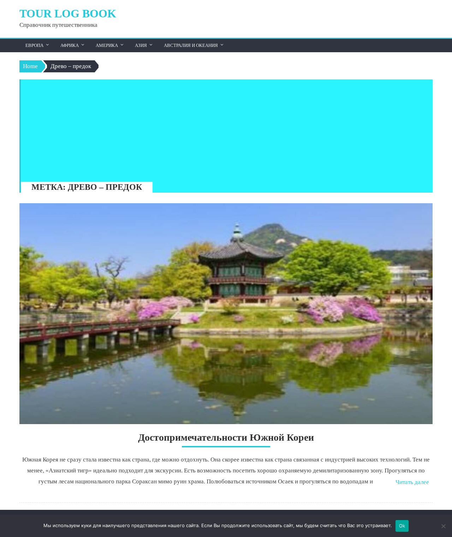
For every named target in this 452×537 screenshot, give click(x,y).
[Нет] (443, 526)
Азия (141, 45)
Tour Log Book (67, 13)
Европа (34, 45)
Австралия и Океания (191, 45)
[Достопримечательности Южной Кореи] (226, 313)
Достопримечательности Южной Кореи (226, 437)
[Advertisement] (223, 128)
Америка (107, 45)
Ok (402, 526)
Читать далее (412, 482)
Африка (69, 45)
